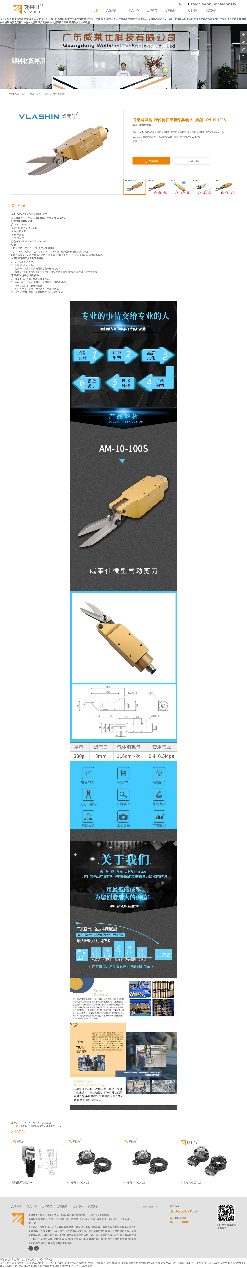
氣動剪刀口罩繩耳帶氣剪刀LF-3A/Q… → (41, 1126)
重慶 (62, 1219)
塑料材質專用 (59, 94)
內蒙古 (74, 1219)
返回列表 (192, 161)
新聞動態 (170, 10)
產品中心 (134, 10)
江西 (34, 1223)
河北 (68, 1219)
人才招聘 (192, 10)
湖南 (110, 1219)
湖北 (116, 1219)
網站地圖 (80, 1215)
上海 (56, 1219)
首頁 (95, 10)
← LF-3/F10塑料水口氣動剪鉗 (35, 1122)
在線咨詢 (151, 161)
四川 (121, 1219)
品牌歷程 (111, 10)
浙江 (93, 1219)
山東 (104, 1219)
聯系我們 (211, 10)
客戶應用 (152, 10)
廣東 (81, 1219)
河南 (127, 1219)
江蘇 (87, 1219)
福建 (98, 1219)
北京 (45, 1219)
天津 (50, 1219)
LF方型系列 (45, 94)
